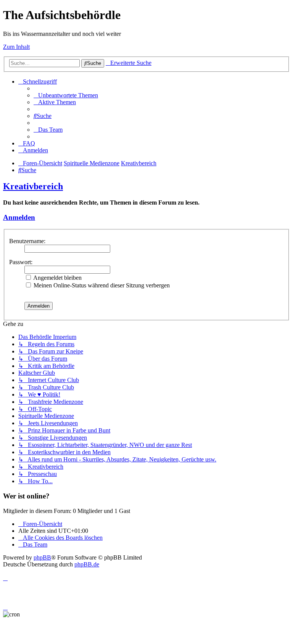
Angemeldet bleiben (57, 277)
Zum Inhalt (16, 47)
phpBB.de (86, 564)
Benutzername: (27, 241)
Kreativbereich (33, 186)
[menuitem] (66, 95)
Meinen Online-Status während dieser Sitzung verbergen (101, 285)
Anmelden (19, 217)
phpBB (42, 557)
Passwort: (20, 262)
